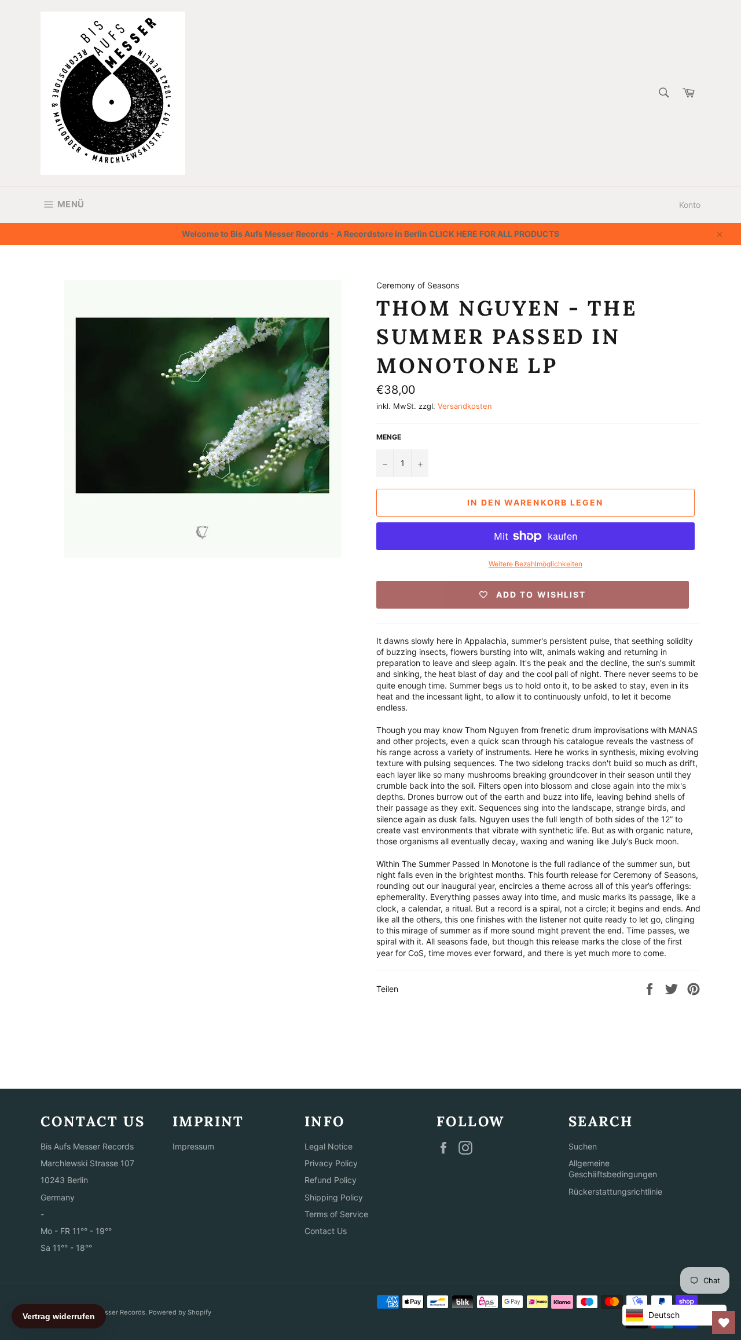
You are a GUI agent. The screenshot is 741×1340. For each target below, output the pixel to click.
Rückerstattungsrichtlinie (615, 1191)
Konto (689, 205)
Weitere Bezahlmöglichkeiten (535, 563)
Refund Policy (331, 1180)
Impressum (193, 1146)
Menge (388, 437)
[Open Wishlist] (723, 1322)
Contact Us (326, 1231)
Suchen (582, 1146)
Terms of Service (336, 1214)
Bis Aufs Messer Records (106, 1312)
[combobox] (663, 93)
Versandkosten (465, 406)
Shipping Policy (334, 1197)
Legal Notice (329, 1146)
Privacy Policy (331, 1163)
